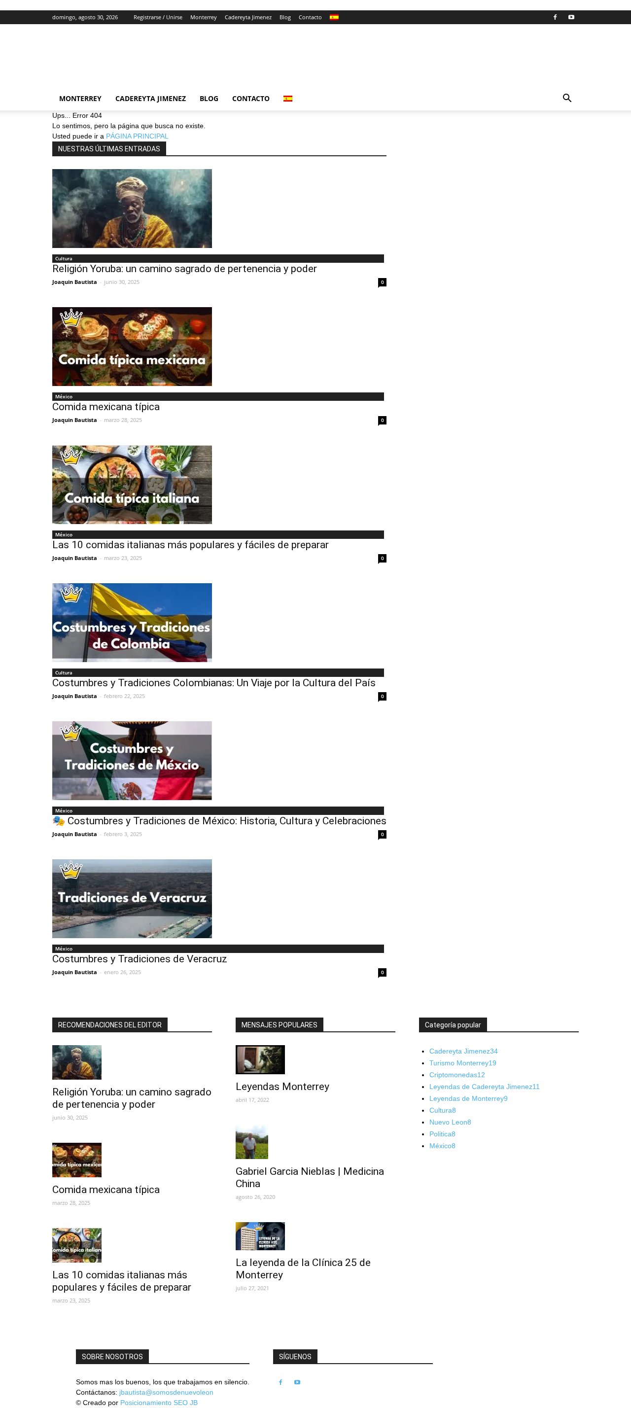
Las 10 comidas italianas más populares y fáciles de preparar (190, 545)
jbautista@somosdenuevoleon (166, 1392)
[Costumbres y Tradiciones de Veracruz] (219, 898)
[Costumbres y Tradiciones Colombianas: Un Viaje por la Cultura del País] (219, 622)
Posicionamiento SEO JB (159, 1403)
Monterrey (203, 17)
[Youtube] (571, 17)
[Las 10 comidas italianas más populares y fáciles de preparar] (219, 484)
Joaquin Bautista (74, 281)
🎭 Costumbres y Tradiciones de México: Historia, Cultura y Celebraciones (219, 821)
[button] (567, 99)
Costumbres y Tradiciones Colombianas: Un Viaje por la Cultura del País (214, 683)
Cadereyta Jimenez (248, 17)
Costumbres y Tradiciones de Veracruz (139, 959)
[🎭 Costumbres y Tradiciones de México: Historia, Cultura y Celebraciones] (219, 760)
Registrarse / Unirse (158, 17)
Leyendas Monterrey (282, 1086)
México (63, 396)
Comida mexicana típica (106, 407)
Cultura (63, 258)
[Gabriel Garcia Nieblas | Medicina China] (315, 1142)
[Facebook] (555, 17)
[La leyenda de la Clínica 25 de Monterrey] (315, 1236)
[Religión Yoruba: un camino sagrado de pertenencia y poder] (219, 208)
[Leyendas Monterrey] (315, 1059)
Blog (285, 17)
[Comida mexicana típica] (219, 346)
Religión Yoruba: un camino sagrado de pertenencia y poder (184, 269)
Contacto (310, 17)
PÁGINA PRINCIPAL (137, 136)
